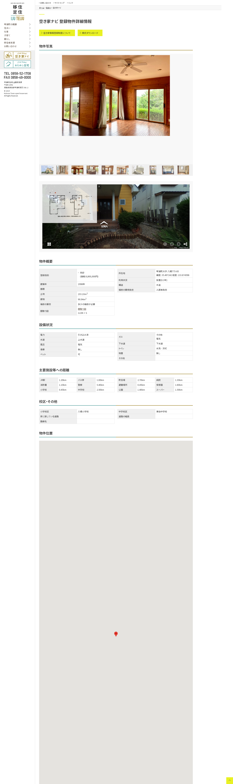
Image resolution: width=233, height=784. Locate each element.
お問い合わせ (10, 46)
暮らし (7, 39)
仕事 (6, 31)
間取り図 (82, 309)
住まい (7, 28)
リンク (70, 2)
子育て (7, 35)
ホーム (41, 7)
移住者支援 (9, 42)
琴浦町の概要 (10, 24)
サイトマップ (59, 2)
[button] (116, 634)
